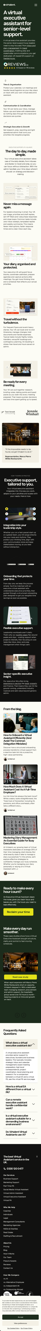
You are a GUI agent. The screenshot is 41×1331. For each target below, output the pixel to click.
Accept (20, 1317)
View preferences (20, 1323)
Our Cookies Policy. (13, 1328)
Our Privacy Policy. (26, 1328)
